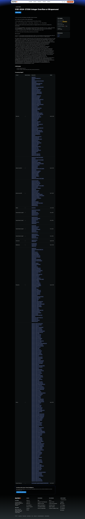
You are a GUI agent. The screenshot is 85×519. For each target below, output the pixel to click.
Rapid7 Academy (52, 506)
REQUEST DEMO (18, 12)
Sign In (50, 500)
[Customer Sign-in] (66, 2)
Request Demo (70, 1)
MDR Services (17, 504)
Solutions (16, 505)
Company (48, 1)
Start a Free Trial (18, 509)
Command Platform (18, 502)
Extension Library (52, 505)
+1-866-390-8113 (63, 499)
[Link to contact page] (64, 2)
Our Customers (29, 505)
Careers (27, 509)
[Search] (62, 2)
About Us (28, 500)
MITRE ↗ (59, 34)
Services (34, 1)
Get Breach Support (18, 511)
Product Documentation (53, 503)
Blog (38, 500)
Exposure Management (19, 503)
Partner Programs (29, 506)
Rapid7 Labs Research (41, 505)
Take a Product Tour (18, 510)
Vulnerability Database (41, 506)
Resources (39, 1)
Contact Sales (17, 512)
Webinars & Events (41, 503)
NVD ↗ (59, 36)
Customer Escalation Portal (53, 508)
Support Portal (51, 501)
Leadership (28, 501)
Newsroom (28, 503)
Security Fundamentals (41, 508)
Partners (44, 1)
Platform (30, 1)
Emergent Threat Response (42, 501)
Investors (28, 508)
